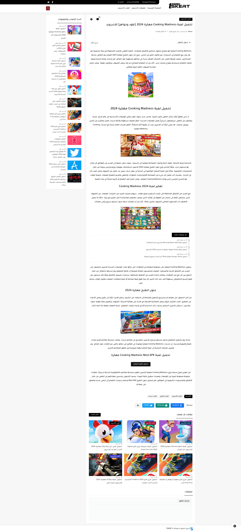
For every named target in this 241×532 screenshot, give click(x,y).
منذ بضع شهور (59, 43)
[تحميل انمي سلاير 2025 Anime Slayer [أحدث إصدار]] (74, 165)
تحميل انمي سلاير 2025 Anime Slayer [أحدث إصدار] (57, 167)
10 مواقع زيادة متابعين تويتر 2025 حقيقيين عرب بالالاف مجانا (57, 154)
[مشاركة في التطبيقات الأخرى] (138, 405)
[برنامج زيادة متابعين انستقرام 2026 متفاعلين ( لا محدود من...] (74, 74)
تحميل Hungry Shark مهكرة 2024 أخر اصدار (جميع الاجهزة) (165, 257)
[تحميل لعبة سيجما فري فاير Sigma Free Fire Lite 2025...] (74, 62)
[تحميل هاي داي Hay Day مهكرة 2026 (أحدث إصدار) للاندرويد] (74, 90)
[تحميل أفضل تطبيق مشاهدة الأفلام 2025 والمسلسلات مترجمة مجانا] (74, 178)
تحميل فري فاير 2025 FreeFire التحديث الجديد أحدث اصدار (58, 129)
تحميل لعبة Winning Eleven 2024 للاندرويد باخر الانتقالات (166, 243)
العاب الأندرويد (186, 19)
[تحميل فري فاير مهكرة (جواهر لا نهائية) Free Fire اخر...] (74, 115)
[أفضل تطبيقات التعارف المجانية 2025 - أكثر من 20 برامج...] (74, 140)
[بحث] (48, 8)
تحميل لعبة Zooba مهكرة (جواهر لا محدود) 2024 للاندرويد (166, 250)
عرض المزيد (95, 415)
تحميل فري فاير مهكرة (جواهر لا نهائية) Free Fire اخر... (57, 117)
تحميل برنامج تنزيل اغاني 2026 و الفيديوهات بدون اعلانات (59, 50)
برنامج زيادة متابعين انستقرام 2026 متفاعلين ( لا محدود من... (58, 78)
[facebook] (52, 2)
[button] (177, 405)
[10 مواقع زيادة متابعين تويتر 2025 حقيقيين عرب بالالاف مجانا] (74, 152)
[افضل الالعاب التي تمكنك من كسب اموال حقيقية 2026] (74, 102)
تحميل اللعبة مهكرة (140, 364)
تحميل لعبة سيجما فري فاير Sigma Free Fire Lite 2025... (58, 64)
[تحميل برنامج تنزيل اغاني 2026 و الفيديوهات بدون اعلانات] (74, 46)
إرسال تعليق (184, 501)
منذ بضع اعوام (181, 240)
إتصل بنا (121, 2)
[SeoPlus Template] (191, 528)
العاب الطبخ (164, 396)
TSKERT (169, 528)
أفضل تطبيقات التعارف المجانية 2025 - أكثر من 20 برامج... (57, 142)
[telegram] (48, 2)
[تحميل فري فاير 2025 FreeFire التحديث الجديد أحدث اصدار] (74, 127)
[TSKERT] (179, 6)
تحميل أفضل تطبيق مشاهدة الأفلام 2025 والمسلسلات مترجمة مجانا (58, 181)
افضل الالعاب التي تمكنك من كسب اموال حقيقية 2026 (57, 104)
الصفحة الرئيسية (154, 8)
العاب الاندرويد (124, 8)
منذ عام (188, 444)
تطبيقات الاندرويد (139, 8)
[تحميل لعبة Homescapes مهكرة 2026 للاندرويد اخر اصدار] (74, 29)
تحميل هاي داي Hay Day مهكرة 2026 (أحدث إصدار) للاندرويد (57, 91)
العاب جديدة (152, 396)
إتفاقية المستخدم (133, 2)
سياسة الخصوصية (149, 2)
